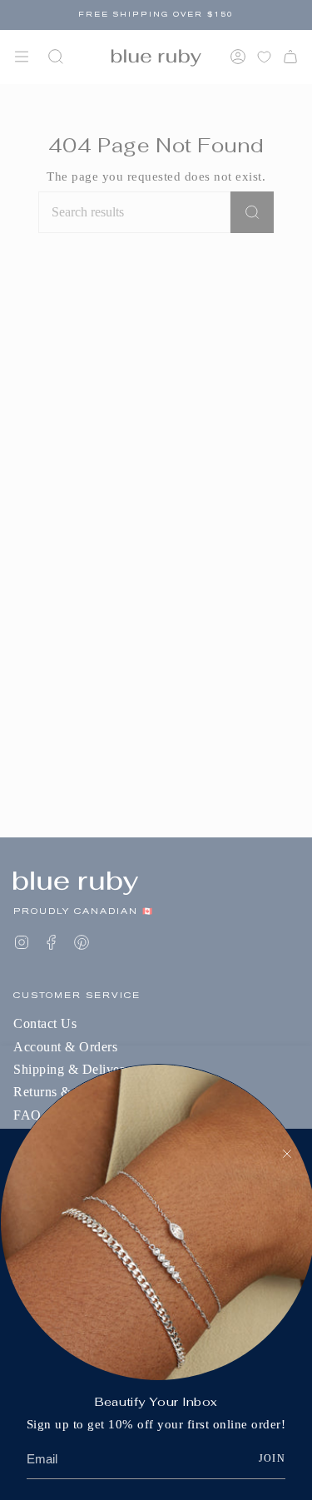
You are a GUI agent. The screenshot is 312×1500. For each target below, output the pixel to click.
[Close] (287, 1153)
